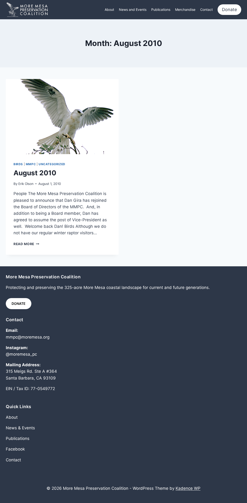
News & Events (20, 427)
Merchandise (185, 9)
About (109, 9)
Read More (26, 244)
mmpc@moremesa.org (27, 337)
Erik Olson (26, 184)
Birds (18, 164)
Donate (229, 9)
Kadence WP (188, 488)
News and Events (132, 9)
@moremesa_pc (21, 354)
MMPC (31, 164)
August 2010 (35, 173)
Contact (206, 9)
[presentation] (62, 116)
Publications (160, 9)
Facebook (15, 449)
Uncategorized (52, 164)
